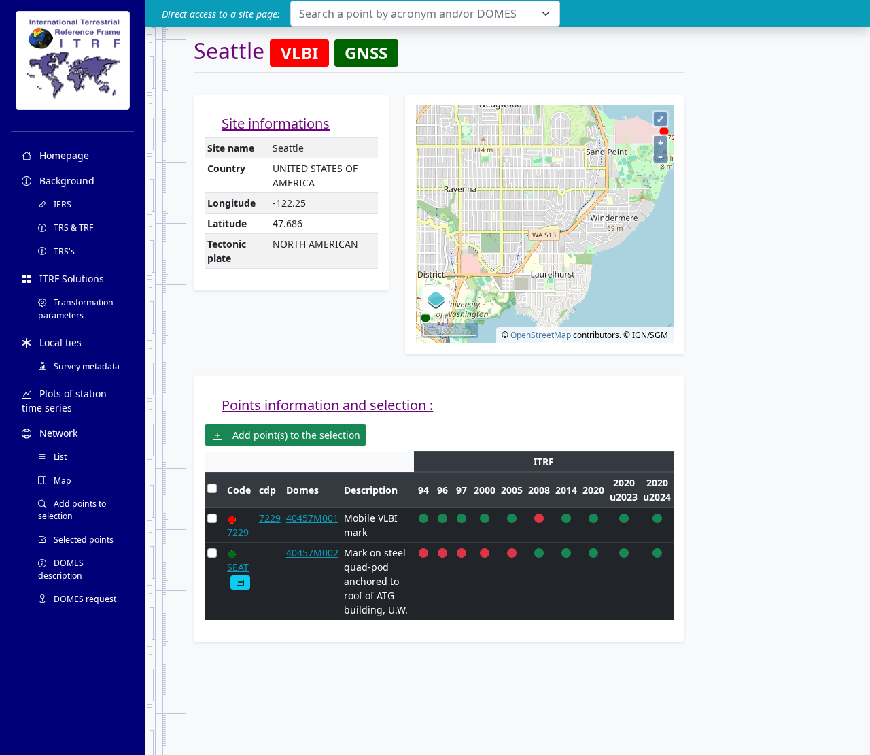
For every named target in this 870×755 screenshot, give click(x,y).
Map (61, 480)
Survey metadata (86, 366)
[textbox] (417, 13)
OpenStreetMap (540, 335)
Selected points (83, 540)
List (59, 457)
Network (57, 432)
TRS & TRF (72, 227)
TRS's (63, 251)
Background (65, 180)
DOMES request (84, 599)
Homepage (63, 155)
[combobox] (425, 14)
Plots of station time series (64, 400)
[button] (240, 582)
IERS (61, 204)
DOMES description (61, 569)
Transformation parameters (76, 308)
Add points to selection (72, 510)
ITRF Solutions (70, 278)
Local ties (59, 342)
